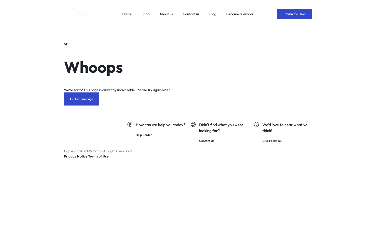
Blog (212, 14)
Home (127, 14)
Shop (145, 14)
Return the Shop (295, 14)
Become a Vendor (240, 14)
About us (166, 14)
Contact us (191, 14)
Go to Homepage (81, 99)
